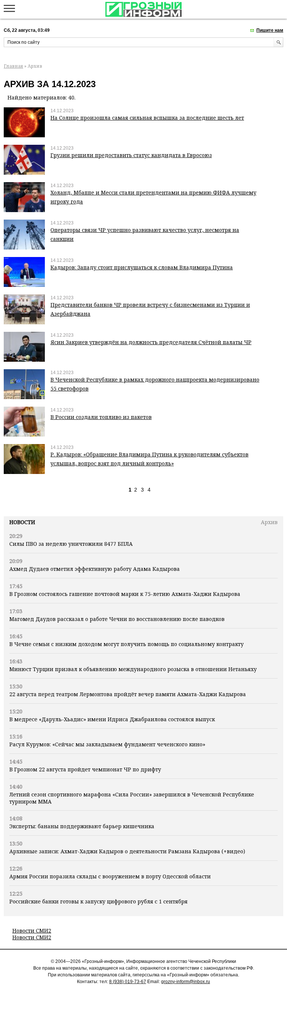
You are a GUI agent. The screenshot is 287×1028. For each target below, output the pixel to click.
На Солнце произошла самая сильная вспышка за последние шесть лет (147, 117)
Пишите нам (269, 30)
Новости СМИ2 (31, 930)
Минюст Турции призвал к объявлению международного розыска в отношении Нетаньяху (133, 669)
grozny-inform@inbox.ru (185, 981)
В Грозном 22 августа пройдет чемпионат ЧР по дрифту (85, 769)
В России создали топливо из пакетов (101, 416)
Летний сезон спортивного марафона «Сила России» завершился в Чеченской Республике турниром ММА (131, 798)
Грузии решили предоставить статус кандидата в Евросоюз (131, 155)
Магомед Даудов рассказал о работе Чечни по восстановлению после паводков (117, 618)
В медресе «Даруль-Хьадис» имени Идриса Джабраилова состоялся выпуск (112, 719)
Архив (269, 522)
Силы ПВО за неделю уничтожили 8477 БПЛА (71, 543)
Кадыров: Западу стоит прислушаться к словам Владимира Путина (141, 267)
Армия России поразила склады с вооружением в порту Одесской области (110, 876)
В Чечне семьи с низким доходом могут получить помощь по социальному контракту (126, 644)
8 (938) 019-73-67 (127, 981)
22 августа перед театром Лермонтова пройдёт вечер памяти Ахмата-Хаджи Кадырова (127, 694)
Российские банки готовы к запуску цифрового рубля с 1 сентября (98, 901)
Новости (22, 522)
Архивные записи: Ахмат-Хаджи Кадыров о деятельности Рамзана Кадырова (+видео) (127, 851)
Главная (13, 66)
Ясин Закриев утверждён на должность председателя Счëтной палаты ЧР (150, 342)
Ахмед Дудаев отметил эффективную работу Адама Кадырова (94, 568)
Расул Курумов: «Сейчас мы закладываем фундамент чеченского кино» (107, 744)
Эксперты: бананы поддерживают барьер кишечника (81, 826)
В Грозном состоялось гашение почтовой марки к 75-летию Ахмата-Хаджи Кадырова (124, 593)
